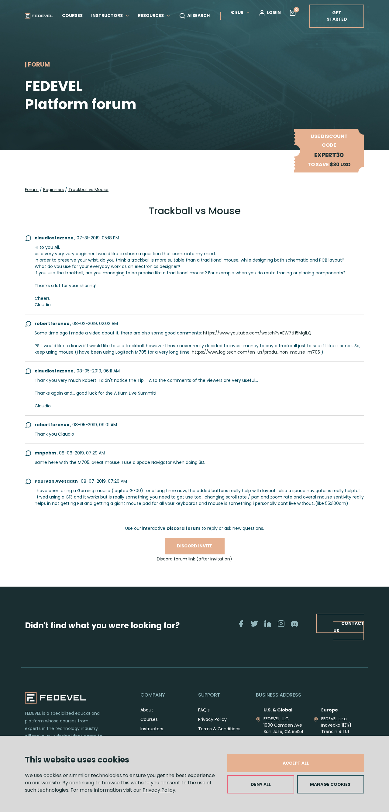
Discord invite (194, 546)
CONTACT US (348, 626)
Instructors (151, 729)
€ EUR (237, 12)
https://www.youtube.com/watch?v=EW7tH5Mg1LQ (257, 333)
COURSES (72, 15)
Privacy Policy (159, 789)
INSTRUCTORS (107, 15)
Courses (149, 719)
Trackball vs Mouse (88, 190)
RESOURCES (151, 15)
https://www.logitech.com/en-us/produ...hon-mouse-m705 (256, 352)
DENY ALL (261, 784)
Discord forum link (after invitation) (194, 559)
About (146, 710)
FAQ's (204, 710)
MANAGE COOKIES (330, 784)
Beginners (53, 190)
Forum (32, 190)
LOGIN (274, 12)
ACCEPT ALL (296, 763)
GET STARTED (337, 16)
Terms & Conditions (219, 729)
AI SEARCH (198, 15)
